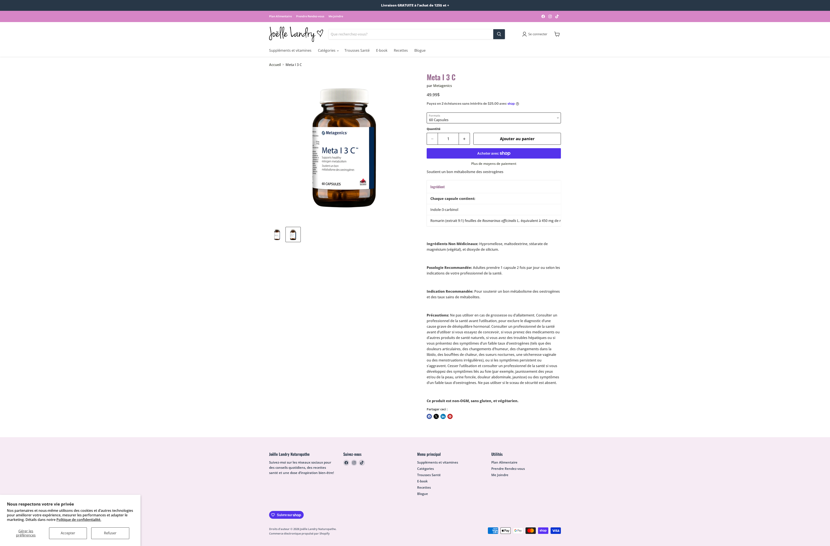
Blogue (420, 50)
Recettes (401, 50)
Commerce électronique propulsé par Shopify (299, 533)
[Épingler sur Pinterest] (450, 416)
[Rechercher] (499, 34)
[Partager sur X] (436, 416)
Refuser (110, 533)
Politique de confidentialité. (78, 519)
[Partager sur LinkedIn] (443, 416)
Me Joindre (336, 16)
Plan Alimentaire (280, 16)
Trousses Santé (357, 50)
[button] (535, 34)
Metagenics (442, 85)
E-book (381, 50)
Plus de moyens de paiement (493, 163)
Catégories (327, 50)
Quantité (434, 129)
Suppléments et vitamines (290, 50)
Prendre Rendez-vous (310, 16)
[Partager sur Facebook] (429, 416)
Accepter (68, 533)
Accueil (275, 65)
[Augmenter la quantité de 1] (464, 139)
